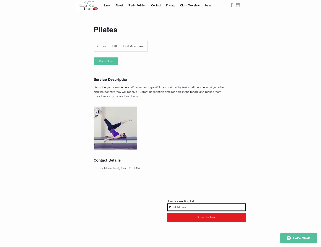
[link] (106, 61)
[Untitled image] (115, 128)
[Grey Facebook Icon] (231, 5)
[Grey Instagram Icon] (238, 5)
